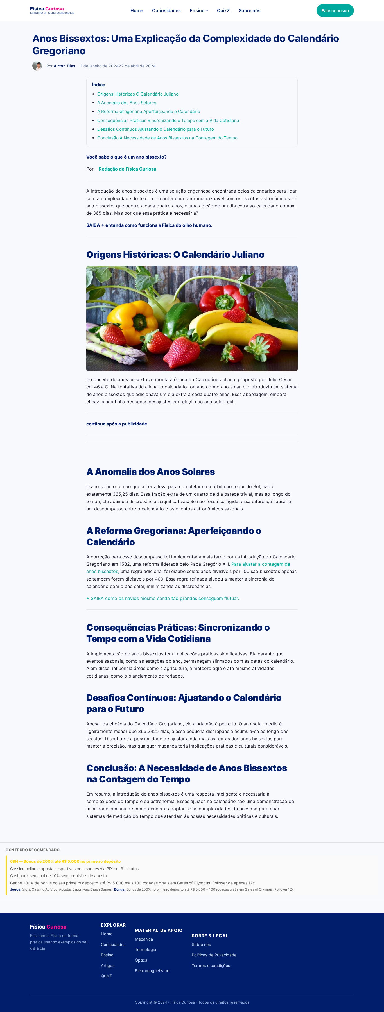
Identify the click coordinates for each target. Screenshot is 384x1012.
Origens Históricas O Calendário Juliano (138, 94)
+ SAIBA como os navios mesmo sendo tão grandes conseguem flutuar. (162, 598)
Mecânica (144, 939)
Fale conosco (335, 10)
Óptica (141, 960)
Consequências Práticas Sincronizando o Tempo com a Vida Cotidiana (168, 120)
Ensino (199, 10)
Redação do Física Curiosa (127, 169)
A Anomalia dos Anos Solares (126, 102)
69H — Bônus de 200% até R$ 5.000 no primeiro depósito (65, 861)
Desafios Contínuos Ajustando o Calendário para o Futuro (155, 129)
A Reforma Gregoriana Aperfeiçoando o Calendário (148, 111)
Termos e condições (211, 965)
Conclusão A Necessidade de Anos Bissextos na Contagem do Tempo (167, 138)
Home (136, 10)
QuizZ (223, 10)
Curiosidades (166, 10)
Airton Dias (64, 66)
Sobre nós (250, 10)
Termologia (145, 949)
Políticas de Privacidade (214, 954)
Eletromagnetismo (152, 970)
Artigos (108, 965)
